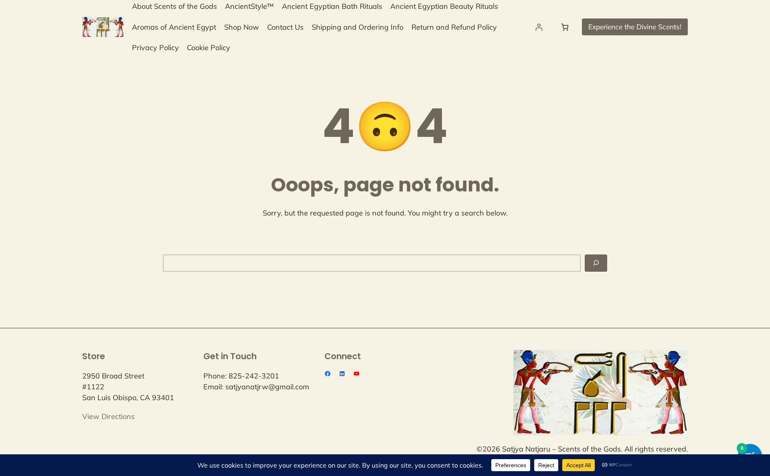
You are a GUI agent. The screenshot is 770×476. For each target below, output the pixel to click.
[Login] (539, 27)
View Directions (108, 416)
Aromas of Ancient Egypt (174, 27)
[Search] (596, 263)
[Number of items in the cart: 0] (565, 27)
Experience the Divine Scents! (634, 26)
